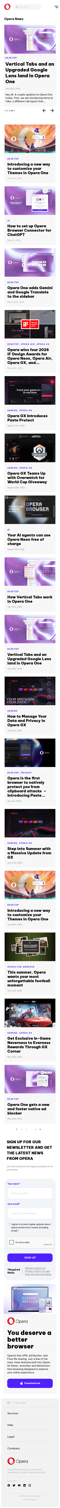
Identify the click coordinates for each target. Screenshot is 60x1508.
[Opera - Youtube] (19, 1474)
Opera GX (43, 332)
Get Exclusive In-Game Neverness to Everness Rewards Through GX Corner (29, 1033)
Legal (10, 1425)
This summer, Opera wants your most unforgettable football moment (28, 967)
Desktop (11, 58)
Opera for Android (21, 955)
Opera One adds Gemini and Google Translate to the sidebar (30, 280)
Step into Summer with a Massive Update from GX (29, 841)
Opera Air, (29, 332)
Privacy (26, 761)
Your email (13, 1192)
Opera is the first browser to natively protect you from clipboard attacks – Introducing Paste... (26, 775)
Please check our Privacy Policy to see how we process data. (38, 1259)
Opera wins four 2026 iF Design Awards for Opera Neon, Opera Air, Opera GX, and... (30, 344)
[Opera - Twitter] (14, 1474)
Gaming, (13, 399)
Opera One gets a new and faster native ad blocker (28, 1097)
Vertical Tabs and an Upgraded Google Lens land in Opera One (29, 647)
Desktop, (14, 332)
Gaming (12, 699)
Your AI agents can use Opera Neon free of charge (28, 527)
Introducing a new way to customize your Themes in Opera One (28, 156)
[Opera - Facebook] (9, 1474)
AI (8, 209)
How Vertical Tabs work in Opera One (27, 67)
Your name (13, 1172)
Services (12, 1401)
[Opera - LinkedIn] (24, 1474)
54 (36, 1117)
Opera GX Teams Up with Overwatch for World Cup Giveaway (27, 465)
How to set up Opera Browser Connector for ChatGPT (29, 218)
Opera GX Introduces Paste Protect (27, 406)
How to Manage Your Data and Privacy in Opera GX (27, 708)
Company (13, 1436)
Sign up (30, 1245)
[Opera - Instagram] (30, 1474)
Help (10, 1413)
